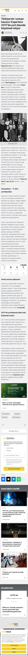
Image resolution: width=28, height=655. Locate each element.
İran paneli (21, 307)
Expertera (17, 414)
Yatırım (4, 508)
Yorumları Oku (14, 431)
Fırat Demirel (5, 614)
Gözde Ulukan (6, 519)
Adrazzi (4, 408)
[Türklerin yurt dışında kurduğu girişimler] (14, 560)
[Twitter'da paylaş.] (8, 479)
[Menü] (26, 11)
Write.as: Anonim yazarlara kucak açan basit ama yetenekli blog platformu (12, 609)
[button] (14, 270)
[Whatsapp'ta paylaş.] (19, 479)
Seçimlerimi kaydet (14, 469)
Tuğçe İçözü (5, 549)
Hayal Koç (4, 417)
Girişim (3, 15)
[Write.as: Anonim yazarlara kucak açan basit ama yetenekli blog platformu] (14, 598)
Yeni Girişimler (5, 414)
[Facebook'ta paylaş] (3, 479)
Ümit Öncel (5, 577)
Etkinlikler (5, 539)
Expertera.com (6, 66)
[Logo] (5, 10)
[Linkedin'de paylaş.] (14, 479)
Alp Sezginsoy (11, 82)
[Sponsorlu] (14, 390)
